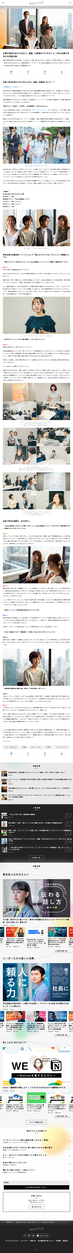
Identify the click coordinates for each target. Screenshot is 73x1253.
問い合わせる (36, 1207)
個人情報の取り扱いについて (46, 1241)
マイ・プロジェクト (11, 747)
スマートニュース (62, 747)
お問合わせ (33, 1241)
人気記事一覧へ (36, 857)
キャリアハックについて (12, 1241)
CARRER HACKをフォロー (37, 1187)
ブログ (38, 121)
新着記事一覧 (9, 1222)
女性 (24, 747)
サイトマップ (24, 1241)
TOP (2, 1222)
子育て (49, 747)
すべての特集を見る (36, 1122)
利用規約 (58, 1241)
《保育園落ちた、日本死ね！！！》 (13, 87)
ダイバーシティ (36, 747)
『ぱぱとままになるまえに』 (39, 110)
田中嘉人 (8, 741)
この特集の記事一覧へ (61, 951)
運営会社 (65, 1241)
